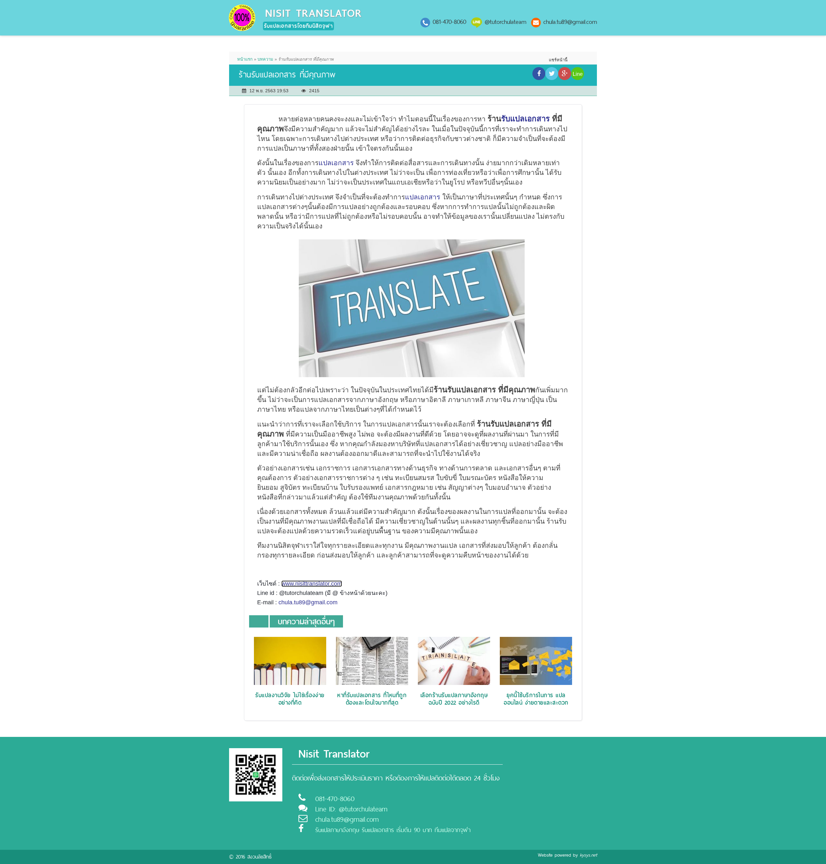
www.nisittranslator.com (311, 583)
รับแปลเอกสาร (525, 118)
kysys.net (588, 855)
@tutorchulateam (505, 22)
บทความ (265, 59)
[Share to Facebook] (538, 73)
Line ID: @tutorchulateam (351, 809)
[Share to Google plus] (564, 73)
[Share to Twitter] (551, 73)
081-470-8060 (449, 22)
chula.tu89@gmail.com (570, 22)
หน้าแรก (245, 59)
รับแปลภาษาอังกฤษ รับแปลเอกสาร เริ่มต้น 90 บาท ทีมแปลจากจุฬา (392, 830)
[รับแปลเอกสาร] (242, 17)
